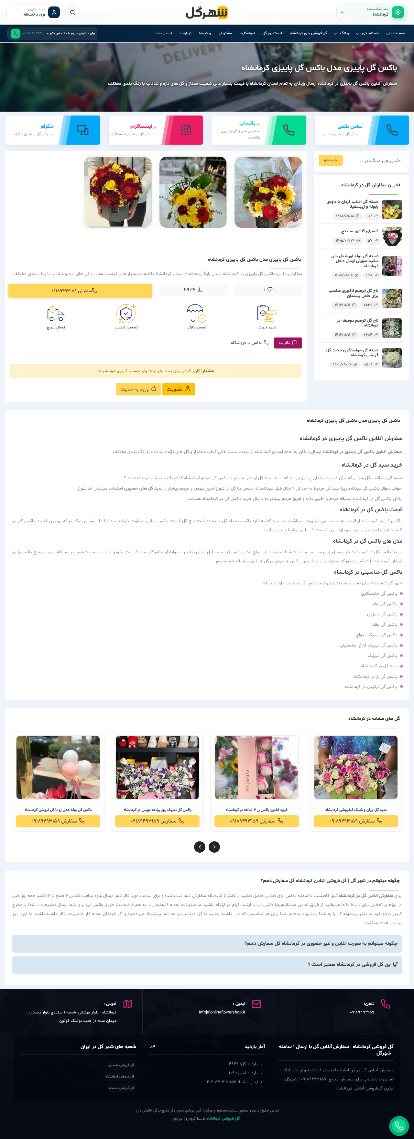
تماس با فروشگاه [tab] (246, 343)
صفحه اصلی (396, 33)
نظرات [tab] (284, 343)
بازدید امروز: (243, 1073)
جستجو (330, 160)
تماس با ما (164, 33)
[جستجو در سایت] (72, 12)
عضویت (175, 389)
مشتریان (225, 33)
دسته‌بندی (370, 33)
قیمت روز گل (272, 33)
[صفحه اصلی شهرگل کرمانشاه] (207, 12)
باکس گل (391, 572)
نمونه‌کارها (247, 33)
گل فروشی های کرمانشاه (308, 33)
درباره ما (185, 33)
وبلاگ (344, 33)
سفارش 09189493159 (71, 291)
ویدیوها (205, 33)
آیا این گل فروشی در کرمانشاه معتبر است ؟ (353, 965)
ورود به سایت (134, 389)
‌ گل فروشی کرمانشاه (223, 1119)
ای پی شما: (232, 1082)
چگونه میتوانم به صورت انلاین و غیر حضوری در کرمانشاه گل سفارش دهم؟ (321, 944)
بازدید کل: (243, 1064)
